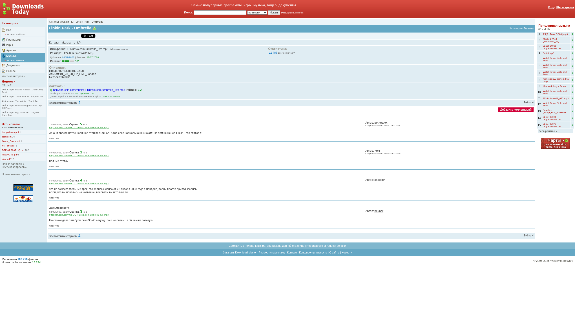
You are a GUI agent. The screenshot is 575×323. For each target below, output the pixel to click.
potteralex (380, 122)
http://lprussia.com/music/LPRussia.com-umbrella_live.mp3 (89, 90)
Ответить (54, 138)
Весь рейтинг (546, 131)
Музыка (11, 56)
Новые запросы (12, 164)
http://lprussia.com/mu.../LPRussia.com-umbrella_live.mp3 (79, 127)
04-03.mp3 (548, 53)
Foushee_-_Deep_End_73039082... (556, 111)
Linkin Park (82, 21)
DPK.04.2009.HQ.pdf (13, 150)
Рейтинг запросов (13, 167)
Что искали (11, 124)
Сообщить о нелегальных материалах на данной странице (266, 245)
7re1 (377, 150)
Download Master (391, 125)
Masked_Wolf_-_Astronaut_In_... (552, 40)
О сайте (334, 252)
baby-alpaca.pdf (10, 132)
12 (12, 159)
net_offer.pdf (8, 145)
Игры (9, 45)
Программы (13, 39)
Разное (11, 71)
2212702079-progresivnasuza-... (553, 125)
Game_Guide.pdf (11, 141)
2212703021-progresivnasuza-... (553, 118)
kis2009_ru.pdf (10, 154)
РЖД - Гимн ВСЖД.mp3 (555, 34)
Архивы (11, 50)
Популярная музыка (554, 25)
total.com (6, 136)
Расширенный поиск (292, 12)
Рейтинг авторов (12, 76)
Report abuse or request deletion (326, 245)
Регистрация (565, 7)
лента (5, 84)
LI (72, 21)
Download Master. (111, 96)
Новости (8, 81)
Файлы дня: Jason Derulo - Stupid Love (23, 96)
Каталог (54, 42)
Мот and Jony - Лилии (554, 86)
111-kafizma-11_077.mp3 (556, 98)
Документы (13, 65)
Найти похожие (117, 49)
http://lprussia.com (84, 93)
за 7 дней (544, 29)
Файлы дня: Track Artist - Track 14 (20, 101)
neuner (378, 211)
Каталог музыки (15, 60)
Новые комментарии (15, 174)
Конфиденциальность (313, 252)
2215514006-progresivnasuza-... (553, 47)
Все (8, 30)
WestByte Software (561, 260)
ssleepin (379, 179)
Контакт (292, 252)
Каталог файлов (15, 34)
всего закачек (285, 53)
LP (79, 42)
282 (26, 150)
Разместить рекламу (272, 252)
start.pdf (6, 159)
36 (13, 136)
